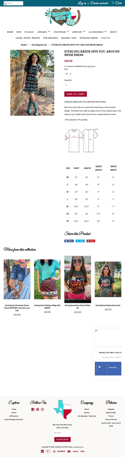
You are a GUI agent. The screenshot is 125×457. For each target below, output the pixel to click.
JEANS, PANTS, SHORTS (28, 38)
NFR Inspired (50, 38)
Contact (87, 413)
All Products (14, 416)
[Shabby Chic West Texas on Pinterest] (37, 410)
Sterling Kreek (89, 38)
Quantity (68, 80)
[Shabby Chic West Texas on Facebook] (32, 410)
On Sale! (29, 32)
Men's (113, 32)
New (18, 32)
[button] (92, 66)
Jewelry (78, 32)
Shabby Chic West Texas (63, 447)
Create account (99, 3)
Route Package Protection (14, 420)
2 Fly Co (105, 38)
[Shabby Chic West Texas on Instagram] (42, 410)
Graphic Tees (69, 38)
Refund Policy (111, 413)
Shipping (111, 409)
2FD (82, 447)
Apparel (42, 32)
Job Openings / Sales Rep (87, 416)
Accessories (96, 32)
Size (66, 69)
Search (13, 413)
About (86, 409)
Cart (118, 3)
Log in (82, 3)
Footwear (60, 32)
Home (10, 32)
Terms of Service (111, 420)
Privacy (111, 416)
